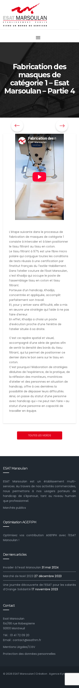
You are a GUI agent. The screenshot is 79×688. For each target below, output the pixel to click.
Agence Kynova (59, 674)
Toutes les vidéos (39, 435)
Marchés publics (14, 508)
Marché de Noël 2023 (18, 576)
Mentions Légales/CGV (19, 647)
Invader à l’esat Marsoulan (22, 567)
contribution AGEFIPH (41, 535)
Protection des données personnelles (29, 654)
